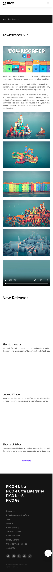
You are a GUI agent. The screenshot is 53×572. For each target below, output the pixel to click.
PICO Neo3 (15, 495)
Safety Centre (12, 539)
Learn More (26, 460)
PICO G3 (13, 500)
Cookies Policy (13, 535)
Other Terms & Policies (16, 544)
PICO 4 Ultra (16, 486)
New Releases (13, 19)
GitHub (9, 523)
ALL (4, 19)
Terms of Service (13, 531)
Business (10, 511)
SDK (8, 519)
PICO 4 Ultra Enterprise (25, 491)
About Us (10, 548)
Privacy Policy (12, 527)
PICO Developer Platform (17, 515)
